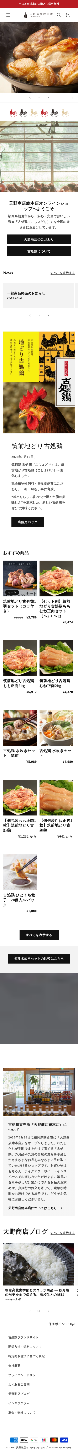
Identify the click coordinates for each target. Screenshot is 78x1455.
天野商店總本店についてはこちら (32, 1208)
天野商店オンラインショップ (32, 1447)
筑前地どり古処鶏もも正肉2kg (18, 683)
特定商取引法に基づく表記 (26, 1356)
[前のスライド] (30, 97)
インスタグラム (19, 1403)
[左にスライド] (30, 315)
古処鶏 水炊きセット (56, 753)
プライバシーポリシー (23, 1375)
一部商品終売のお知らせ (26, 293)
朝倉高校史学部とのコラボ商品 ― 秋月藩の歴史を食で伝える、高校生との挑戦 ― (37, 1292)
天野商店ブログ (19, 1393)
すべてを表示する (63, 272)
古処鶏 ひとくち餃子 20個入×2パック (19, 900)
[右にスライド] (48, 315)
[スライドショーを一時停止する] (73, 97)
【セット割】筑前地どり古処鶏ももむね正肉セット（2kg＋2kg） (55, 608)
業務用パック (28, 522)
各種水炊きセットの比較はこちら (39, 958)
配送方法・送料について (25, 1346)
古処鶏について (39, 251)
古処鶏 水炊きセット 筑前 (19, 753)
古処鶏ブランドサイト (23, 1337)
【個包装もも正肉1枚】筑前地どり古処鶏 (19, 825)
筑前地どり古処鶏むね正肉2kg (55, 683)
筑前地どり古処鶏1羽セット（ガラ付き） (19, 606)
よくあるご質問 (19, 1384)
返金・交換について (22, 1412)
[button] (8, 15)
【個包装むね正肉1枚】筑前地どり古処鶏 (56, 825)
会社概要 (14, 1365)
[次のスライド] (48, 97)
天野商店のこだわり (39, 239)
